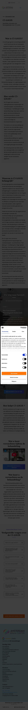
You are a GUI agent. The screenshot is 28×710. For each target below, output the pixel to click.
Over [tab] (23, 331)
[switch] (24, 359)
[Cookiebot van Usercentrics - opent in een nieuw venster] (20, 328)
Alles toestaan (14, 373)
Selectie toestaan (14, 377)
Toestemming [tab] (5, 331)
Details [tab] (14, 331)
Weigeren (14, 381)
